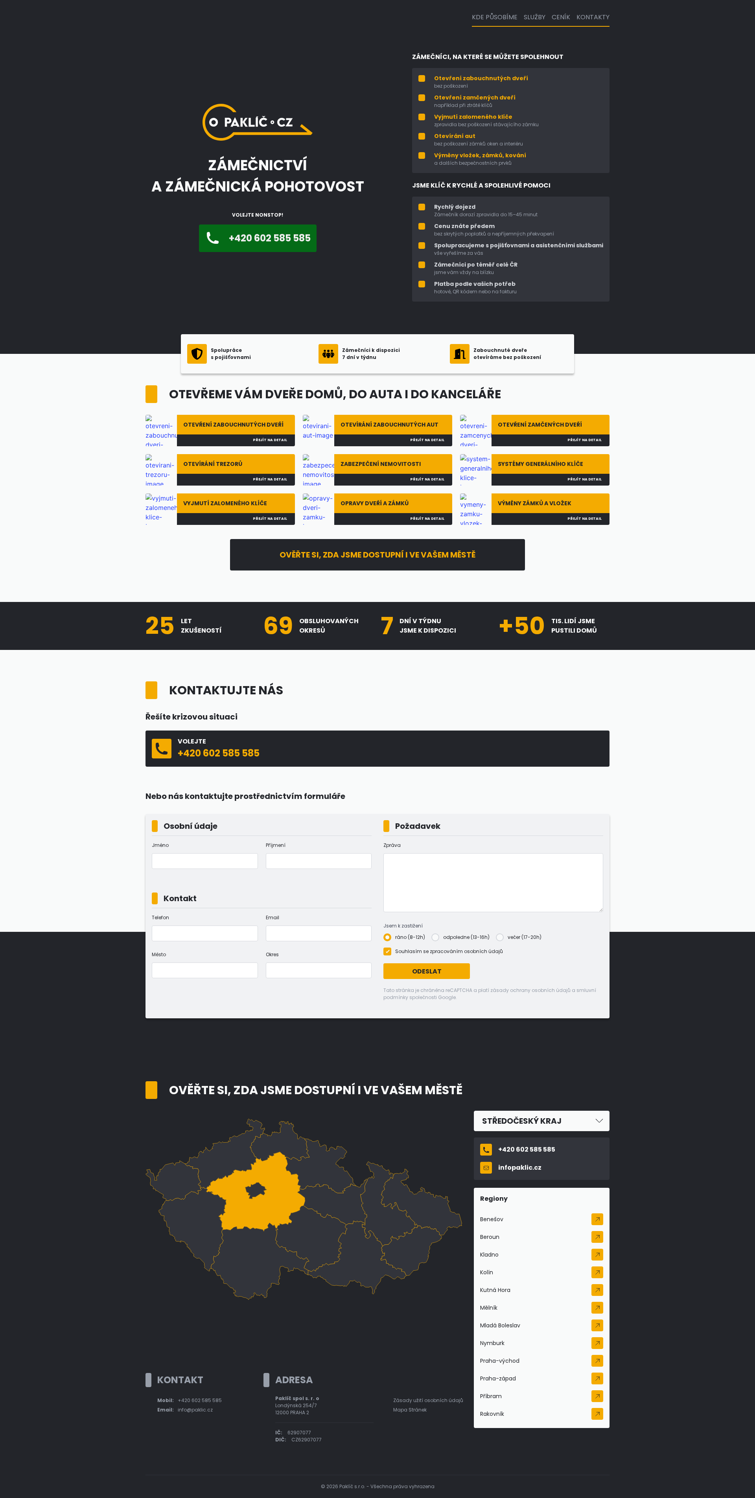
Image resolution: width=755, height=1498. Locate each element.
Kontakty (593, 17)
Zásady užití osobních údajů (428, 1400)
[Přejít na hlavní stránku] (258, 138)
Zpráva (392, 845)
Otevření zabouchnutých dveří (481, 78)
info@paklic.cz (195, 1409)
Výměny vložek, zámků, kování (480, 155)
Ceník (561, 17)
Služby (534, 17)
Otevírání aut (454, 136)
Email (272, 917)
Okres (272, 954)
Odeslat (427, 971)
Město (159, 954)
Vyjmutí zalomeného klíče (473, 117)
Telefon (160, 917)
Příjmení (275, 845)
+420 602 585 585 (200, 1400)
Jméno (160, 845)
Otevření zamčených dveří (475, 97)
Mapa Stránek (410, 1409)
